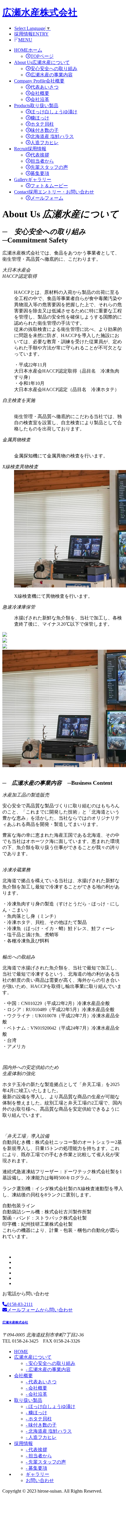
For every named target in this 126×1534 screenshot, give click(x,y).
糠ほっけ (39, 117)
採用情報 (23, 1443)
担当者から (42, 161)
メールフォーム (46, 198)
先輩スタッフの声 (49, 167)
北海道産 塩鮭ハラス (52, 136)
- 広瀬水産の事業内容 (48, 1369)
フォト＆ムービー (49, 185)
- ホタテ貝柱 (39, 1418)
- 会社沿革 (36, 1394)
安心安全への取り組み (53, 68)
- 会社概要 (36, 1387)
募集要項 (39, 173)
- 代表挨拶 (36, 1449)
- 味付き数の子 (41, 1424)
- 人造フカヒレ (41, 1437)
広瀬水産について (33, 1357)
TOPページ (42, 56)
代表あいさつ (44, 87)
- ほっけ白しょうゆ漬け (50, 1406)
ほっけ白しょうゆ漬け (53, 111)
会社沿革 (39, 99)
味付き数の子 (44, 130)
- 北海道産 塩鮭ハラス (49, 1431)
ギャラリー (37, 1474)
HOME (21, 1351)
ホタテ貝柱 (42, 124)
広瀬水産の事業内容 (51, 74)
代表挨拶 (39, 154)
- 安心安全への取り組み (50, 1363)
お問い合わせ (40, 1480)
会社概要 (39, 93)
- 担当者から (39, 1455)
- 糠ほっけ (36, 1412)
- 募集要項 (36, 1468)
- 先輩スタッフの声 (46, 1461)
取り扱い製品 (28, 1400)
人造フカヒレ (44, 142)
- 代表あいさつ (41, 1381)
